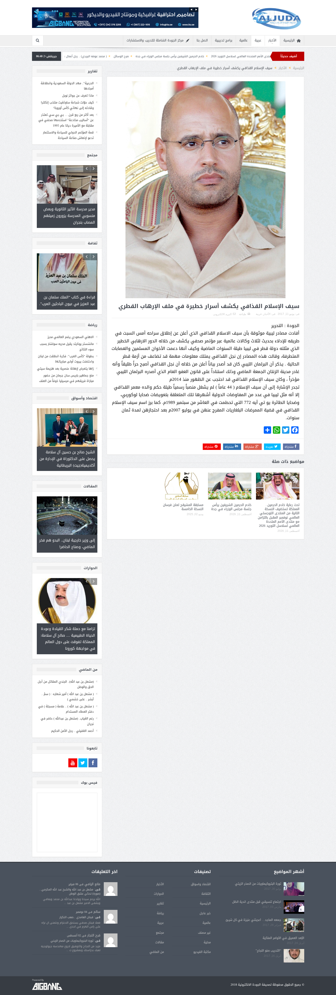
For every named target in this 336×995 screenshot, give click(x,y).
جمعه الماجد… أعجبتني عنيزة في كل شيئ (253, 906)
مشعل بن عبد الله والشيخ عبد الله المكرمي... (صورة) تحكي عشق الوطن (69, 878)
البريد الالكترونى (222, 314)
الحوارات (159, 880)
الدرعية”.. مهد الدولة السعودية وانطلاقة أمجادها (67, 85)
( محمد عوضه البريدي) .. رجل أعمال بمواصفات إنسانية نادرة (127, 56)
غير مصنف (204, 919)
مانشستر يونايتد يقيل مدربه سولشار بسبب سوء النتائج (67, 340)
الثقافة (206, 880)
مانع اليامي (92, 871)
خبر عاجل (205, 900)
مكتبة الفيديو (202, 938)
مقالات (159, 929)
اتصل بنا (202, 40)
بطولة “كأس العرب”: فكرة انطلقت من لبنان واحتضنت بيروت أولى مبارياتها (66, 352)
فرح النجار (93, 922)
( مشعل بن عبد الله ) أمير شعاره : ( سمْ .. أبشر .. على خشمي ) (67, 683)
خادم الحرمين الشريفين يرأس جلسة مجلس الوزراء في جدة (224, 56)
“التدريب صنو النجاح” (268, 937)
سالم (96, 898)
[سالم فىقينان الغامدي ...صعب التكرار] (110, 904)
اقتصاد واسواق (201, 871)
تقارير (160, 890)
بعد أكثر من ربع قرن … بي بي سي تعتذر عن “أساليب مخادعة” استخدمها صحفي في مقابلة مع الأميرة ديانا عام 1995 (66, 120)
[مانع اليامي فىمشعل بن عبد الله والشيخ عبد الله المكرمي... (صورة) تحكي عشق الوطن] (110, 876)
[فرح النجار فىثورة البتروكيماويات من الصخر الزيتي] (110, 927)
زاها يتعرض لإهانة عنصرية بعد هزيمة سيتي (65, 362)
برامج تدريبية (223, 40)
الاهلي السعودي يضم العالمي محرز (71, 330)
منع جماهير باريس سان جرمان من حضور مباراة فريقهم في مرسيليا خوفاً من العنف (66, 371)
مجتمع (160, 919)
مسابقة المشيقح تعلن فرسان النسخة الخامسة (183, 507)
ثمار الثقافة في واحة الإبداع (68, 56)
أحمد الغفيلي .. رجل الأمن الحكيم (72, 717)
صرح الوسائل (176, 56)
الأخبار (272, 40)
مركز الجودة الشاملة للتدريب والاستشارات (155, 40)
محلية (207, 929)
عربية (258, 40)
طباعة (242, 314)
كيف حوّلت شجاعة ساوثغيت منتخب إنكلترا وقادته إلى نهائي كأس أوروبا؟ (67, 105)
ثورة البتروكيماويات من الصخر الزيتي (258, 870)
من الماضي (156, 938)
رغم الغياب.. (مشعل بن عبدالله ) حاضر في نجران (67, 707)
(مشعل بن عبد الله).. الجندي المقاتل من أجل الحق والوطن (66, 670)
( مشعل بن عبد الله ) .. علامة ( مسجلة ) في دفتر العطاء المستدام (66, 695)
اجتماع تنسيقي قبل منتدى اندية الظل (256, 888)
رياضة (160, 900)
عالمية (243, 40)
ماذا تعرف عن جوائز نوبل (78, 95)
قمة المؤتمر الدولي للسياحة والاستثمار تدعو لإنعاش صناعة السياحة (68, 135)
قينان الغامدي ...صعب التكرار (76, 903)
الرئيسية (289, 40)
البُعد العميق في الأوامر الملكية (283, 924)
